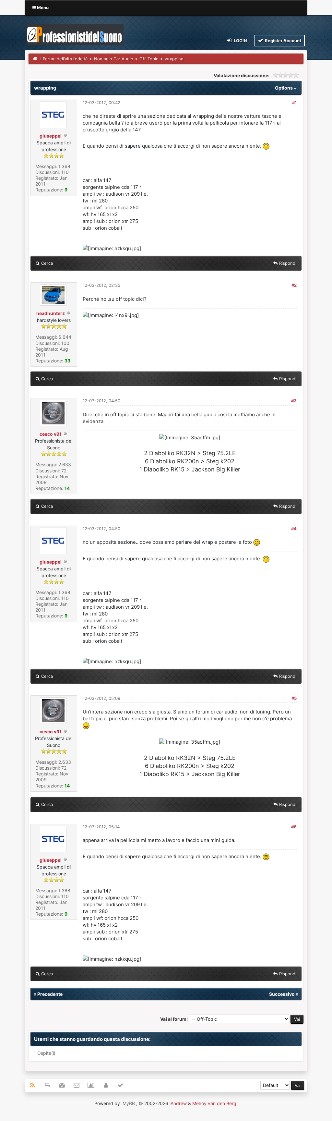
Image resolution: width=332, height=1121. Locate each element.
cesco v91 (51, 434)
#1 (294, 102)
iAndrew (178, 1103)
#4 (294, 528)
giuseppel (51, 136)
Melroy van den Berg (214, 1103)
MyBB (129, 1103)
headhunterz (50, 313)
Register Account (282, 40)
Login (240, 40)
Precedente (50, 994)
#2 (294, 285)
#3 (294, 400)
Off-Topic (148, 58)
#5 (294, 698)
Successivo (282, 994)
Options (284, 88)
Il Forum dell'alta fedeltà (64, 58)
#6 (294, 826)
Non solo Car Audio (113, 58)
